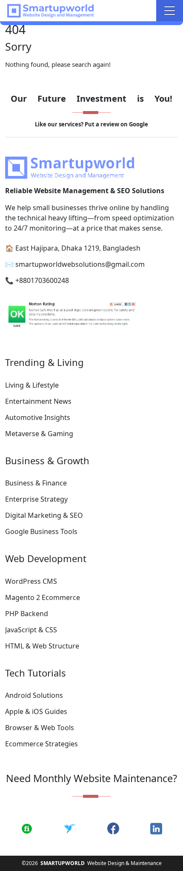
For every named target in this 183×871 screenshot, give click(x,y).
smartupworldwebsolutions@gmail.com (80, 264)
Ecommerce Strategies (41, 743)
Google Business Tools (41, 531)
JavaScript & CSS (31, 629)
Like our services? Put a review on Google (91, 124)
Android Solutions (34, 695)
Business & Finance (36, 483)
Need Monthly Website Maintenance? (91, 778)
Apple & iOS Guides (36, 711)
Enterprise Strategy (36, 499)
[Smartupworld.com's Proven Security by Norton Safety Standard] (91, 316)
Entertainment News (38, 401)
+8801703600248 (42, 280)
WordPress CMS (31, 581)
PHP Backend (26, 613)
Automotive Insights (37, 417)
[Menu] (169, 10)
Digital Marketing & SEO (44, 515)
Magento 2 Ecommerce (42, 597)
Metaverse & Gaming (39, 433)
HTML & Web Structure (42, 646)
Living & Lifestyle (32, 385)
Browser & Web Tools (39, 727)
